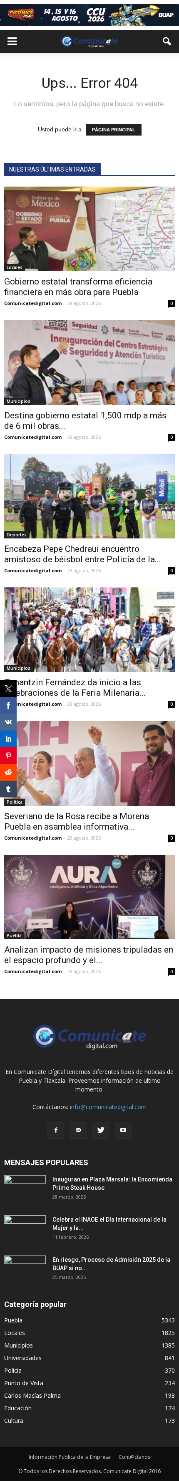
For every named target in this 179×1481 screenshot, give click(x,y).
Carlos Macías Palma (32, 1395)
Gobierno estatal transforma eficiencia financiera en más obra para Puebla (78, 287)
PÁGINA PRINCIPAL (113, 129)
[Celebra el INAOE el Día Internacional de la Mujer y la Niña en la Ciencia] (25, 1230)
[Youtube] (123, 1130)
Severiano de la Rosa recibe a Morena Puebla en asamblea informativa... (76, 821)
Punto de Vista (23, 1383)
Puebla (14, 935)
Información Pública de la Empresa (70, 1457)
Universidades (23, 1358)
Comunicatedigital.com (33, 303)
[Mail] (78, 1130)
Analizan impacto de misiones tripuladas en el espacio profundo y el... (88, 955)
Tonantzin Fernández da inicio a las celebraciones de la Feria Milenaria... (75, 687)
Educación (18, 1408)
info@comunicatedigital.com (108, 1107)
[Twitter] (100, 1130)
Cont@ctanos (134, 1457)
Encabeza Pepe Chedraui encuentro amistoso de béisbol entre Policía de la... (82, 554)
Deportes (17, 535)
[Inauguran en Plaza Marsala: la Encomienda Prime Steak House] (25, 1189)
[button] (167, 41)
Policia (13, 1370)
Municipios (18, 401)
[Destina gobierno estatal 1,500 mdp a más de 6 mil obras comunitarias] (89, 362)
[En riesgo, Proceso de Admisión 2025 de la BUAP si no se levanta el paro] (25, 1270)
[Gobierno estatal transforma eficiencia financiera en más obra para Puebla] (89, 229)
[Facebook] (55, 1130)
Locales (14, 267)
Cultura (13, 1421)
